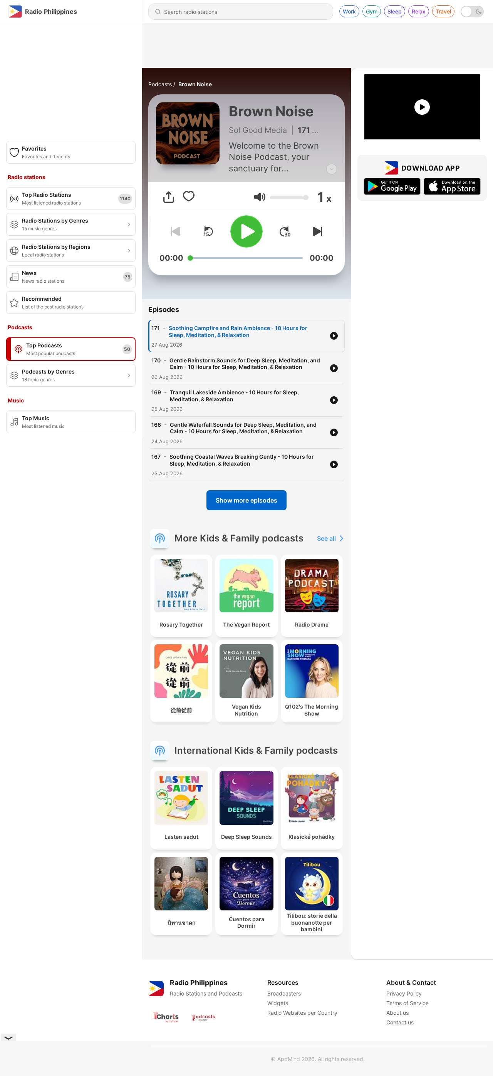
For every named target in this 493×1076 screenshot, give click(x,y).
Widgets (277, 1003)
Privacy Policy (404, 993)
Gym (371, 11)
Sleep (394, 11)
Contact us (400, 1022)
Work (349, 11)
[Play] (246, 231)
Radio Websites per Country (302, 1012)
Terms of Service (407, 1003)
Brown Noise (195, 84)
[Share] (168, 197)
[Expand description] (331, 169)
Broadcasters (284, 993)
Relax (419, 11)
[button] (259, 197)
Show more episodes (246, 500)
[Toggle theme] (472, 11)
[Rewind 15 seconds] (208, 231)
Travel (443, 11)
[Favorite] (188, 197)
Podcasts (160, 84)
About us (397, 1012)
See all (326, 538)
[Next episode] (315, 231)
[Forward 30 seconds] (285, 231)
